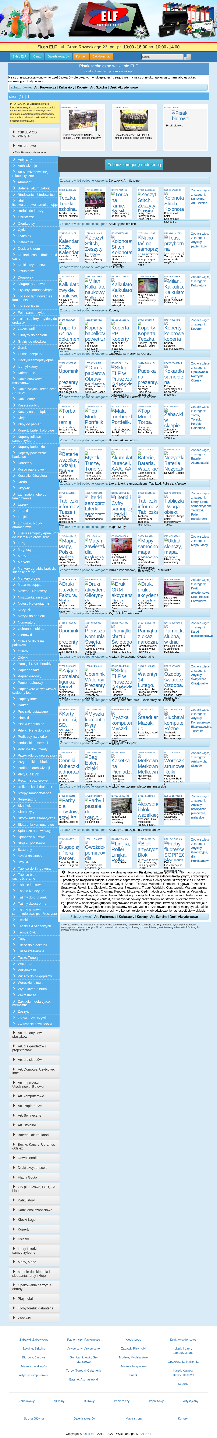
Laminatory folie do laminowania (29, 496)
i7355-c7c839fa (145, 536)
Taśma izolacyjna (31, 891)
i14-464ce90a (171, 107)
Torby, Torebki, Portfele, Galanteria (132, 397)
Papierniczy (121, 1401)
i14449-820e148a (173, 623)
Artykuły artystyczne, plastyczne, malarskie (137, 786)
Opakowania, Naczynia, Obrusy (130, 353)
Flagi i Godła (27, 1177)
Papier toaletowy (30, 682)
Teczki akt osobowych (34, 926)
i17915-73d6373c (120, 796)
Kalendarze (26, 373)
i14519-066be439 (146, 276)
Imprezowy (156, 1401)
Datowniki (25, 242)
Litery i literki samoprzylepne (24, 1250)
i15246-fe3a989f (67, 320)
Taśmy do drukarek (32, 897)
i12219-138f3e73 (67, 449)
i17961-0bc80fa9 (67, 796)
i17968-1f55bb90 (172, 190)
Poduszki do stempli (33, 743)
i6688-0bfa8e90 (145, 579)
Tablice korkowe (30, 885)
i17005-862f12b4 (119, 363)
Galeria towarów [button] (59, 56)
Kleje (22, 418)
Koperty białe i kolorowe (36, 430)
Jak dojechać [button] (101, 56)
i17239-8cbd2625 (173, 233)
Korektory (25, 463)
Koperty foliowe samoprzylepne (26, 438)
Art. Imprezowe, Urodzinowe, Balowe (28, 1084)
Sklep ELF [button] (19, 56)
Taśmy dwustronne (32, 903)
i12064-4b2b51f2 (67, 752)
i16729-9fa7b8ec (67, 709)
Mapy (22, 556)
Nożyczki (25, 610)
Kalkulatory (66, 87)
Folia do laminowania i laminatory (32, 298)
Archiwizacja (27, 166)
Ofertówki (25, 635)
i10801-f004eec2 (93, 536)
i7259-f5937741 (172, 536)
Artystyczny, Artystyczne (83, 1348)
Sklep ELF (89, 1433)
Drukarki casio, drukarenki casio (34, 257)
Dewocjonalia (28, 1158)
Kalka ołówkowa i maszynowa (28, 381)
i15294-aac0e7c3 (146, 623)
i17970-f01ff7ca (119, 190)
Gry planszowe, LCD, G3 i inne (33, 1189)
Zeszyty (23, 1011)
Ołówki (23, 657)
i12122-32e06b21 (94, 320)
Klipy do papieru (30, 424)
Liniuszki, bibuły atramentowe (27, 525)
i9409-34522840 (119, 579)
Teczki (23, 920)
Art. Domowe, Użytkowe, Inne (33, 1071)
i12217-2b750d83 (173, 839)
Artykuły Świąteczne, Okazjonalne (131, 656)
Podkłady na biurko (32, 736)
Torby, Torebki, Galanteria (83, 1370)
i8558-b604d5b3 (119, 536)
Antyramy (25, 159)
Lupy (21, 543)
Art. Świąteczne (29, 1115)
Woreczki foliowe (30, 982)
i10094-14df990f (146, 449)
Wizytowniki (27, 970)
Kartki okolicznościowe (35, 1210)
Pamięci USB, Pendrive (35, 664)
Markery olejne (29, 578)
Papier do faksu (29, 670)
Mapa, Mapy (117, 526)
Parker (23, 705)
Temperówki (27, 932)
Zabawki (24, 1318)
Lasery (23, 504)
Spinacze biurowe (31, 837)
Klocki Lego (27, 1219)
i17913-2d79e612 (173, 796)
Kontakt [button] (81, 56)
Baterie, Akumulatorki (123, 440)
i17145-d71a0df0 (119, 406)
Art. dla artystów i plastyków (27, 1035)
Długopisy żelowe (31, 284)
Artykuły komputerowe (34, 1375)
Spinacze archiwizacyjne (36, 831)
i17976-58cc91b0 (93, 190)
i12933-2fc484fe (172, 276)
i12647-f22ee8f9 (119, 839)
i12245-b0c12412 (67, 536)
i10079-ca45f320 (172, 493)
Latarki (23, 511)
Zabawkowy (27, 1401)
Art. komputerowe (31, 1096)
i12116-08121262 (120, 320)
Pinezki (23, 718)
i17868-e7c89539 (67, 363)
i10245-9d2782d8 (120, 493)
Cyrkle (23, 229)
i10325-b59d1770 (120, 752)
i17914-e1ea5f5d (146, 796)
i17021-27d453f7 (93, 839)
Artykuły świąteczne (133, 1366)
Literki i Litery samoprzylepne (183, 1350)
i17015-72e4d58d (120, 666)
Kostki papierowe (31, 469)
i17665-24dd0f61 (93, 666)
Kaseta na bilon (29, 405)
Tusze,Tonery (28, 957)
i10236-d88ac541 (146, 752)
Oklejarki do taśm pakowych (28, 643)
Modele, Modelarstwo (133, 1357)
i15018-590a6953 (120, 709)
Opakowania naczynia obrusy (31, 1287)
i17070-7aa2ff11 (93, 363)
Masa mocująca (30, 584)
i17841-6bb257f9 (67, 839)
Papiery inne (27, 699)
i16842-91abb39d (146, 666)
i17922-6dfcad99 (93, 796)
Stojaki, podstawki (31, 843)
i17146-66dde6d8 (94, 406)
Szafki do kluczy (30, 856)
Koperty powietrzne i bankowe (30, 455)
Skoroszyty (26, 812)
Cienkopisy (26, 223)
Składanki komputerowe (36, 824)
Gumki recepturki (30, 354)
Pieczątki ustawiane (33, 711)
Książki (23, 1239)
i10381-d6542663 (94, 752)
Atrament (24, 182)
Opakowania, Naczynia (183, 1361)
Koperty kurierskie (31, 446)
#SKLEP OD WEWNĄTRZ (24, 134)
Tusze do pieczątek (32, 945)
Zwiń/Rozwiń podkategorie (30, 152)
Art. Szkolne (98, 87)
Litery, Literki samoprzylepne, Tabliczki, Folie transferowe (147, 483)
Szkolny (59, 1401)
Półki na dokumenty (32, 749)
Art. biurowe (27, 145)
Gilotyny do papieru (32, 335)
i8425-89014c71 (172, 320)
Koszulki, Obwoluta (32, 475)
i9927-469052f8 (172, 752)
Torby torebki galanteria (35, 1308)
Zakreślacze (27, 995)
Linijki (22, 517)
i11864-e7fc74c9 (119, 449)
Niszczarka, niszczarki (34, 597)
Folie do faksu (28, 306)
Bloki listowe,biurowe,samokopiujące (36, 202)
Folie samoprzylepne (33, 312)
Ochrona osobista (31, 629)
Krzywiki (24, 488)
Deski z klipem (29, 248)
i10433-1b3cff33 (146, 320)
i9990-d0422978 (172, 449)
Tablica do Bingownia (34, 868)
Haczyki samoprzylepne (36, 360)
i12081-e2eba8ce (67, 579)
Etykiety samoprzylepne (36, 290)
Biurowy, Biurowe (33, 1357)
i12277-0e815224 (146, 839)
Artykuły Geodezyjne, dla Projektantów (134, 829)
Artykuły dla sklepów (33, 1366)
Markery (24, 562)
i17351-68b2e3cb (93, 276)
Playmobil (25, 1298)
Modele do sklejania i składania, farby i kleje (31, 1273)
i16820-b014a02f (172, 666)
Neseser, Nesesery (32, 591)
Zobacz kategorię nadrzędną (134, 164)
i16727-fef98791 (93, 709)
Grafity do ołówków (32, 341)
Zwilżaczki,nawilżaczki (35, 1024)
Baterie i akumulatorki (34, 188)
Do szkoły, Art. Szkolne (124, 180)
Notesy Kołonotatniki (33, 603)
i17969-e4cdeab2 (146, 190)
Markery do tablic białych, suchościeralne (34, 570)
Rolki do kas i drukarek (35, 787)
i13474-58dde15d (146, 363)
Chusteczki (26, 217)
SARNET (145, 1433)
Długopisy (25, 277)
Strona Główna (34, 1418)
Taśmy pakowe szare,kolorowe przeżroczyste (34, 911)
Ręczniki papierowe (33, 780)
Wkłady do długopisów (35, 976)
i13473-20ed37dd (173, 363)
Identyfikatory (28, 366)
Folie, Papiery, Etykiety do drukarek (34, 320)
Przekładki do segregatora (37, 755)
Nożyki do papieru (31, 616)
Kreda (22, 482)
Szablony (25, 849)
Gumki (23, 347)
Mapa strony (134, 1418)
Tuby (21, 938)
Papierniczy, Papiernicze (83, 1339)
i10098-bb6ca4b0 (146, 493)
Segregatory (27, 799)
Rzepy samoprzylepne (34, 793)
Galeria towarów (84, 1418)
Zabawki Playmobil (133, 1348)
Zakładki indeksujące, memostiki (31, 1003)
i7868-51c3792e (69, 107)
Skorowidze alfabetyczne (37, 818)
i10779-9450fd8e (67, 493)
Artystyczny (190, 1401)
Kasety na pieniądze (33, 411)
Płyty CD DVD (28, 774)
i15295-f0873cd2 (119, 623)
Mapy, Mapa (27, 1262)
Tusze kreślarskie (31, 951)
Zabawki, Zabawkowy (33, 1339)
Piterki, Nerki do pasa (34, 730)
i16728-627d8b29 (120, 276)
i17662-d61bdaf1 (67, 276)
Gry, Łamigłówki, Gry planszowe (84, 1359)
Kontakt (183, 1418)
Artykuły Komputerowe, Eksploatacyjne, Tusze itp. (142, 700)
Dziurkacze (26, 271)
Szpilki (23, 862)
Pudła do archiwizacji (34, 768)
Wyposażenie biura (32, 989)
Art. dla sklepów (30, 1059)
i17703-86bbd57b (67, 666)
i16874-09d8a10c (146, 406)
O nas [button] (37, 56)
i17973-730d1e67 (67, 233)
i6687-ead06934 (172, 579)
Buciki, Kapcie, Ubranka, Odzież (33, 1146)
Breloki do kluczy (30, 211)
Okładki (23, 651)
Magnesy (25, 549)
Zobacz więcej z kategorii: (200, 281)
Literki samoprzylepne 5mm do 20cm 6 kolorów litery (35, 535)
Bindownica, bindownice (36, 194)
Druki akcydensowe (32, 265)
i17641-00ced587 (146, 233)
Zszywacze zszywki (32, 1018)
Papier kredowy (29, 676)
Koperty (82, 87)
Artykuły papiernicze (122, 224)
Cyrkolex (24, 236)
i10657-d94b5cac (93, 493)
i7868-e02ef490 (120, 107)
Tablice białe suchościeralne (24, 876)
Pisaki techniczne (31, 724)
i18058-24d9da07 (67, 190)
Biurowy (89, 1401)
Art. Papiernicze (45, 87)
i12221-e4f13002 (146, 709)
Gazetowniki (27, 329)
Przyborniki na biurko (34, 762)
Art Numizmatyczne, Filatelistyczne (30, 174)
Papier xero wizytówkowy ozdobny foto (34, 691)
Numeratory (26, 622)
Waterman (25, 964)
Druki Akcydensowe (124, 87)
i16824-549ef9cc (172, 406)
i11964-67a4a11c (93, 449)
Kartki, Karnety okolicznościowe (183, 1372)
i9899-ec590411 (93, 579)
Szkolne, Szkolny (33, 1348)
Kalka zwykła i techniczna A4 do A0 (34, 391)
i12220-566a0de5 (173, 709)
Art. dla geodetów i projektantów (29, 1048)
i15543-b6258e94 (94, 623)
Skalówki (25, 805)
